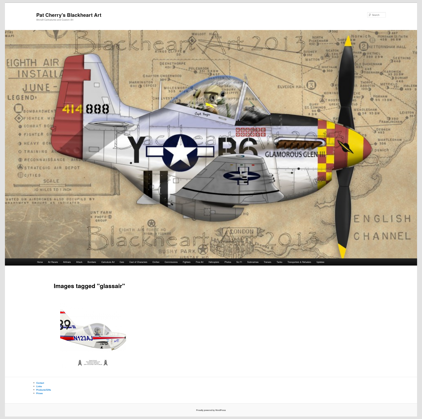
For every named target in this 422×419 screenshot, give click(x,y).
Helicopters (214, 262)
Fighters (187, 262)
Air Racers (53, 262)
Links (39, 386)
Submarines (253, 262)
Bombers (92, 262)
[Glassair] (93, 335)
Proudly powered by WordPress (211, 410)
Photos (228, 262)
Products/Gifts (43, 389)
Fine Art (199, 262)
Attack (79, 262)
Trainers (267, 262)
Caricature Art (108, 262)
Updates (320, 262)
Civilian (155, 262)
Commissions (171, 262)
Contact (40, 382)
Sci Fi (239, 262)
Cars (122, 262)
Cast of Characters (138, 262)
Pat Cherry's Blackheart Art (68, 14)
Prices (39, 393)
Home (40, 262)
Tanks (279, 262)
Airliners (67, 262)
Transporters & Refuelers (299, 262)
